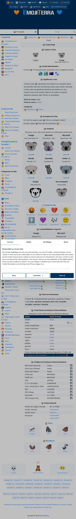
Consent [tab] (10, 242)
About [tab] (66, 242)
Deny (14, 275)
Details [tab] (28, 242)
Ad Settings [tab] (47, 242)
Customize (37, 275)
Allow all (62, 275)
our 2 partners (13, 252)
